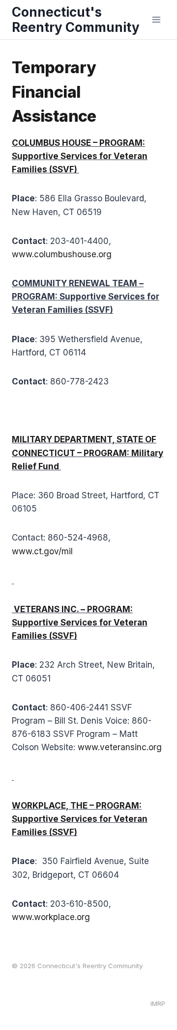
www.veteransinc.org (120, 747)
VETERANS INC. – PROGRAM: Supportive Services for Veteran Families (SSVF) (80, 622)
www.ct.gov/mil (42, 551)
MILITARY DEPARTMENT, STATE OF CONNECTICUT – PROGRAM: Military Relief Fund (87, 452)
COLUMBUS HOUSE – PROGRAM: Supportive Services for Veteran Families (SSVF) (80, 156)
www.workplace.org (51, 917)
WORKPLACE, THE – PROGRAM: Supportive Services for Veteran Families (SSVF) (80, 819)
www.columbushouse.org (62, 254)
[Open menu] (156, 19)
